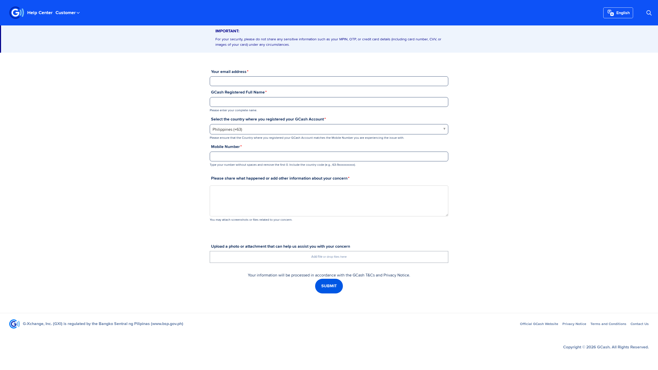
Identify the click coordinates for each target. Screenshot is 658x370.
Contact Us (639, 324)
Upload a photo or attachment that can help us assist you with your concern (280, 246)
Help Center (39, 13)
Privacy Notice (574, 324)
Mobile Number (225, 147)
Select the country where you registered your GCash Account (267, 119)
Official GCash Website (539, 324)
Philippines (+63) (227, 129)
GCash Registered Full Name (238, 92)
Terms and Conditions (608, 324)
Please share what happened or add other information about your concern (279, 178)
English (623, 13)
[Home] (16, 12)
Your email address (228, 72)
